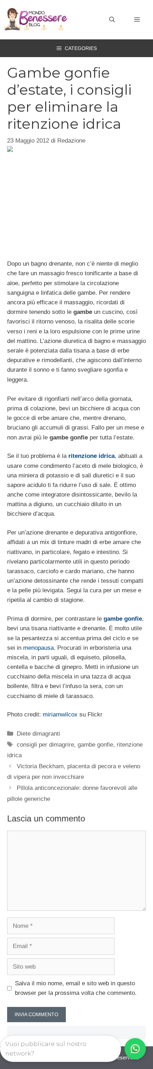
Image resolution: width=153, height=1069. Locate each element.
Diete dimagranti (38, 733)
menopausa (38, 647)
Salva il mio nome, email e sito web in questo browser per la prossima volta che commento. (76, 988)
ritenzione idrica (91, 456)
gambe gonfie (123, 618)
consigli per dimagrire (45, 744)
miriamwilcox (60, 714)
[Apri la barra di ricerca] (112, 20)
